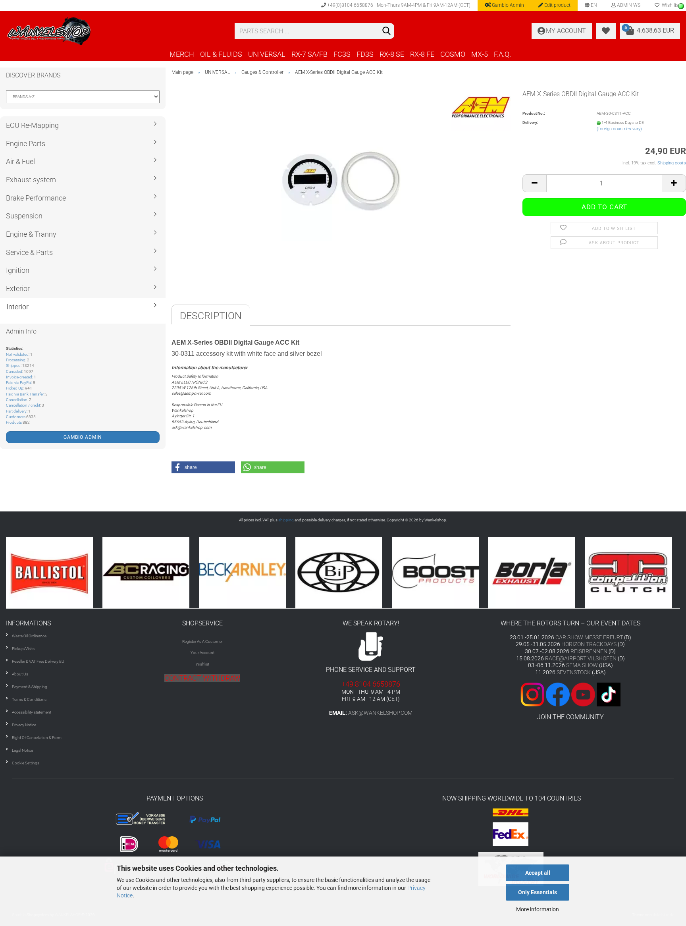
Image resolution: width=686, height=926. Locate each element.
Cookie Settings (25, 763)
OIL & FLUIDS (221, 54)
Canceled (14, 371)
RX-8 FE (422, 54)
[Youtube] (570, 694)
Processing (15, 360)
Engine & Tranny (31, 234)
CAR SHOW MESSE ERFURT (589, 637)
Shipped (13, 365)
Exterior (18, 288)
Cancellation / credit (23, 405)
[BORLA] (441, 572)
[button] (203, 467)
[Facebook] (558, 694)
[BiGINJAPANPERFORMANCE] (248, 572)
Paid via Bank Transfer (25, 394)
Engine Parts (25, 143)
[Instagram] (533, 694)
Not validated (17, 354)
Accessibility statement (31, 712)
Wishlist (202, 664)
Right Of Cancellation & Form (37, 737)
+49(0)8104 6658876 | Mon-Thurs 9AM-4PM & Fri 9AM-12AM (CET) (398, 5)
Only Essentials (537, 892)
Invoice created (19, 377)
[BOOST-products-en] (345, 572)
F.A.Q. (502, 54)
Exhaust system (31, 180)
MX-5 (479, 54)
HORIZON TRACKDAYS (589, 644)
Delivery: (530, 122)
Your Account (202, 652)
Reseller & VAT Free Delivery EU (38, 661)
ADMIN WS (628, 5)
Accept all (537, 873)
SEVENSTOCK (574, 672)
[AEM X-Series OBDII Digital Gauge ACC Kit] (341, 181)
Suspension (24, 216)
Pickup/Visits (23, 648)
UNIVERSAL (266, 54)
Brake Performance (36, 198)
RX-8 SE (392, 54)
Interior (17, 307)
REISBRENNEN (588, 651)
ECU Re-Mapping (32, 125)
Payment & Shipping (29, 687)
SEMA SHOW (582, 665)
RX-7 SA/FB (309, 54)
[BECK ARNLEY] (152, 572)
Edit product (556, 5)
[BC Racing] (56, 572)
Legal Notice (22, 750)
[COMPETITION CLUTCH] (538, 572)
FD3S (365, 54)
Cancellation (16, 399)
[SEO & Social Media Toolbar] (681, 6)
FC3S (342, 54)
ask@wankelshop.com (380, 713)
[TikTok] (608, 694)
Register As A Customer (202, 641)
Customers (15, 417)
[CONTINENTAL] (634, 572)
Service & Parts (29, 252)
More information (537, 909)
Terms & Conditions (29, 699)
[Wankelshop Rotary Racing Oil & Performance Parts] (114, 31)
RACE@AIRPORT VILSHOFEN (581, 658)
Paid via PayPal (18, 382)
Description (211, 316)
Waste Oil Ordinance (29, 636)
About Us (20, 674)
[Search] (386, 31)
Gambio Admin (507, 5)
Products (14, 422)
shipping (286, 520)
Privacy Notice (24, 725)
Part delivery (16, 411)
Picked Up (14, 388)
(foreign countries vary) (619, 128)
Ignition (17, 270)
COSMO (452, 54)
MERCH (182, 54)
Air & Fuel (20, 161)
